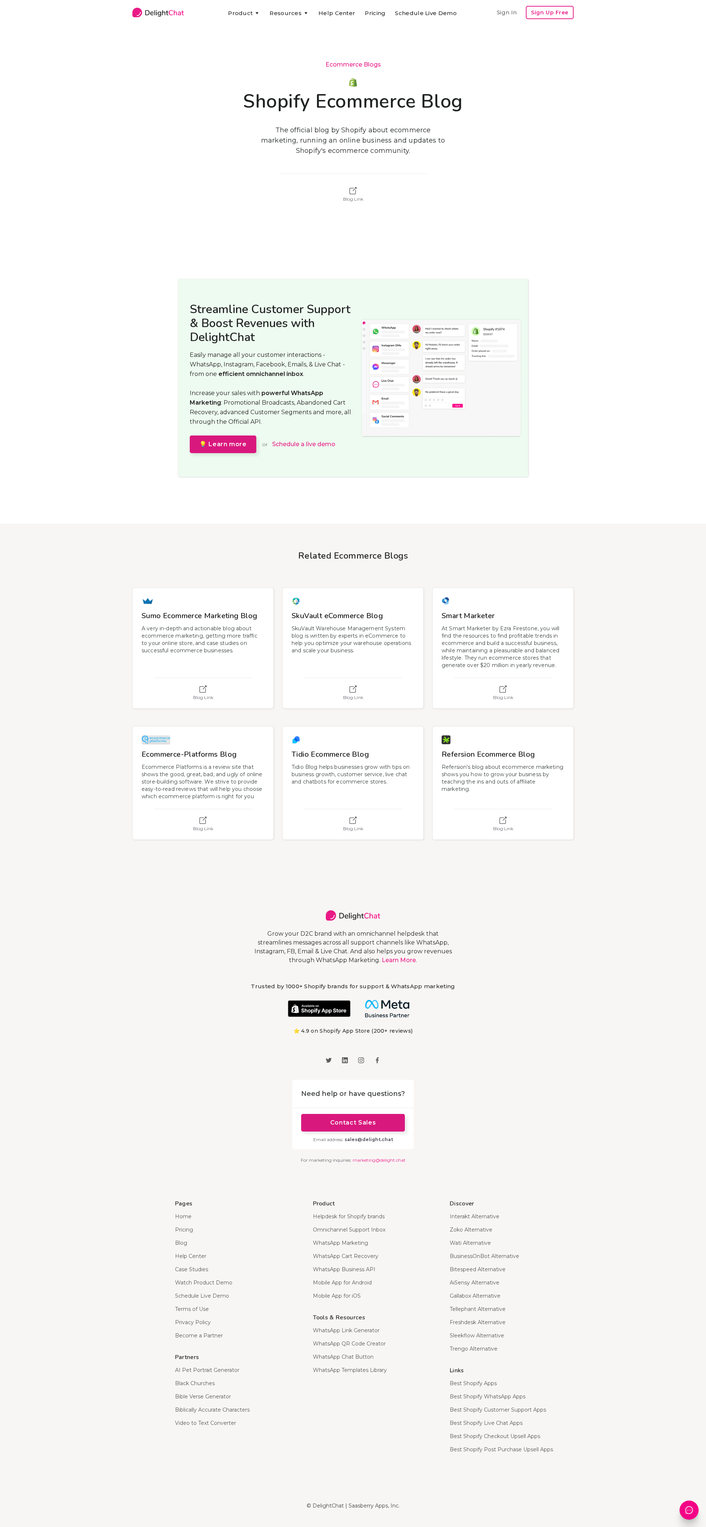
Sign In (507, 12)
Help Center (336, 13)
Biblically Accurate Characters (212, 1409)
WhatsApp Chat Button (343, 1357)
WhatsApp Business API (344, 1269)
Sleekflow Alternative (477, 1335)
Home (183, 1216)
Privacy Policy (193, 1322)
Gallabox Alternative (475, 1296)
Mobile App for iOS (337, 1296)
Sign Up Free (549, 12)
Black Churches (195, 1383)
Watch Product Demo (203, 1282)
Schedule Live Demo (425, 13)
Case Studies (191, 1269)
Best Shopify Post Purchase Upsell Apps (501, 1449)
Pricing (375, 13)
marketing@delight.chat (379, 1160)
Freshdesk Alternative (478, 1322)
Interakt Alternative (474, 1216)
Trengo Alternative (474, 1348)
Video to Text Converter (205, 1423)
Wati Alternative (470, 1243)
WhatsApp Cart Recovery (345, 1256)
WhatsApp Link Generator (346, 1330)
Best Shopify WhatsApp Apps (487, 1396)
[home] (158, 12)
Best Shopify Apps (473, 1383)
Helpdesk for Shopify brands (349, 1216)
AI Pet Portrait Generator (207, 1370)
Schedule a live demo (303, 444)
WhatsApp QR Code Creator (349, 1343)
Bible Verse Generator (203, 1396)
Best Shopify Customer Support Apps (498, 1409)
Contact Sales (353, 1122)
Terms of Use (192, 1309)
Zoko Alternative (471, 1229)
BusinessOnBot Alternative (484, 1256)
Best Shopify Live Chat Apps (486, 1423)
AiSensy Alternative (474, 1282)
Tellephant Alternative (478, 1309)
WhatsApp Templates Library (350, 1370)
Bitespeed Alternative (478, 1269)
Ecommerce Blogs (353, 64)
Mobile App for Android (342, 1282)
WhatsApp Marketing (340, 1243)
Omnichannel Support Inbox (349, 1229)
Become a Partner (199, 1335)
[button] (244, 13)
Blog (181, 1243)
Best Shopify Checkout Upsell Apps (495, 1436)
